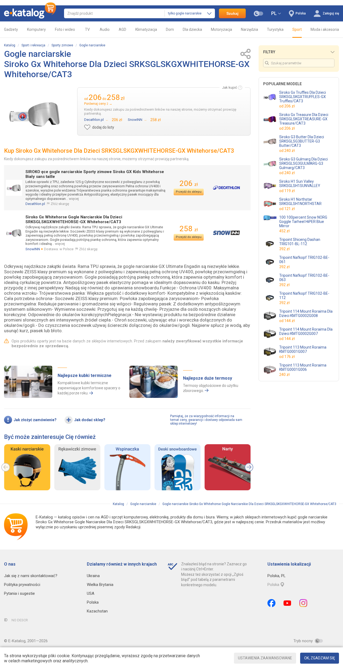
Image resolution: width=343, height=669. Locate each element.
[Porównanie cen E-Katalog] (30, 13)
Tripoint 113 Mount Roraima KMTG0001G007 (302, 349)
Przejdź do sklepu (189, 191)
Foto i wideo (65, 29)
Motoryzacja (221, 29)
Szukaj (232, 13)
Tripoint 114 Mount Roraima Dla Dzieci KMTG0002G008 (306, 313)
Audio (105, 29)
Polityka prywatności (22, 584)
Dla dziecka (192, 29)
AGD (122, 29)
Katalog (9, 45)
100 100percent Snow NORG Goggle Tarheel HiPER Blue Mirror (303, 221)
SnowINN (32, 249)
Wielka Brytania (100, 584)
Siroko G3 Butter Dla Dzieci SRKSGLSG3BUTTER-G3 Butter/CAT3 (301, 141)
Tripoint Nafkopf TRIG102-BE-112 (304, 295)
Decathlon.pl (35, 204)
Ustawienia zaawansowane (265, 658)
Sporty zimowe (62, 45)
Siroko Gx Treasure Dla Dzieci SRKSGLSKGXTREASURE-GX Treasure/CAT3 (303, 119)
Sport (297, 29)
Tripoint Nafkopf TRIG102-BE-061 (304, 259)
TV (87, 29)
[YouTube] (287, 603)
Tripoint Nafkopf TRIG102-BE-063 (304, 277)
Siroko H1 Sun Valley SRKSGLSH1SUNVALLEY (299, 183)
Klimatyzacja (146, 29)
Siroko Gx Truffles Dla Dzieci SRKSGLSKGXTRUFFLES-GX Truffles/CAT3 (302, 96)
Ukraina (93, 575)
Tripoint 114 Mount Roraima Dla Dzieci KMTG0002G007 (306, 331)
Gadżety (11, 29)
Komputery (36, 29)
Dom (170, 29)
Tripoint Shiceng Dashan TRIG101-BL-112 (299, 241)
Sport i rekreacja (33, 45)
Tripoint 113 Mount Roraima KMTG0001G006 (302, 367)
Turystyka (275, 29)
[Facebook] (271, 603)
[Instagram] (303, 603)
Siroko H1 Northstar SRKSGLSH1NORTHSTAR (300, 201)
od (287, 106)
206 (189, 183)
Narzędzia (249, 29)
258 (189, 228)
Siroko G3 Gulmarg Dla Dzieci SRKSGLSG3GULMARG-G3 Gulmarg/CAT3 (303, 163)
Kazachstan (97, 611)
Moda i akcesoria (325, 29)
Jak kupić (229, 87)
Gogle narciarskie (92, 45)
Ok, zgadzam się (319, 658)
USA (90, 593)
